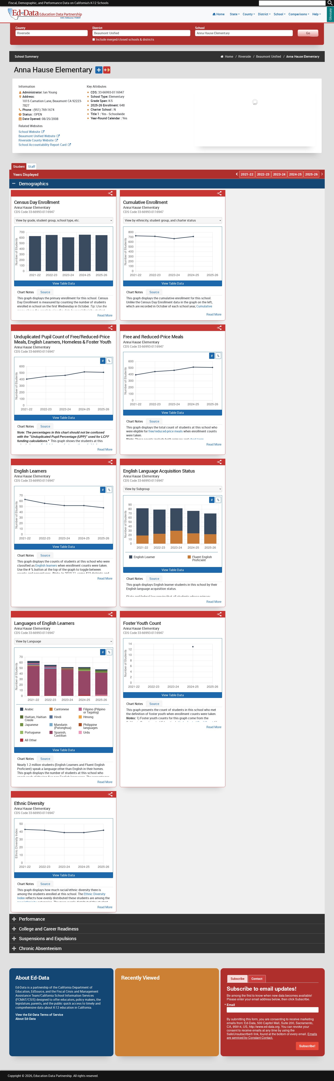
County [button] (248, 14)
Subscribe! (307, 1046)
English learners (46, 565)
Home (220, 14)
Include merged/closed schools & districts (125, 39)
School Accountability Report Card (42, 145)
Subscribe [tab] (237, 979)
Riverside (244, 56)
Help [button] (315, 14)
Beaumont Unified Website (37, 136)
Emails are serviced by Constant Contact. (272, 1036)
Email (231, 1004)
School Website (30, 132)
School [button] (279, 14)
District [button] (263, 14)
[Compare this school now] (106, 70)
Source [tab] (45, 292)
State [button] (234, 14)
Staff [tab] (31, 166)
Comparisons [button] (298, 14)
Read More (104, 315)
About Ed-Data (25, 1019)
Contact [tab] (256, 979)
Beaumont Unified (268, 56)
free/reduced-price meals (165, 431)
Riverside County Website (36, 140)
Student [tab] (19, 166)
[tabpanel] (63, 306)
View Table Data (64, 283)
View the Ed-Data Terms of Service (39, 1015)
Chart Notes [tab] (25, 292)
